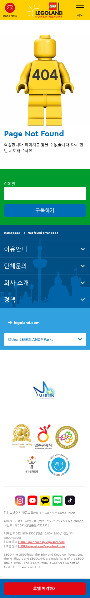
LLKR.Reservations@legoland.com (41, 546)
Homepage (12, 233)
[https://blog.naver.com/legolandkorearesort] (57, 501)
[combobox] (45, 339)
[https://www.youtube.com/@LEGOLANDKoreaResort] (33, 501)
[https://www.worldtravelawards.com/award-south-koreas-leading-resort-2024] (21, 436)
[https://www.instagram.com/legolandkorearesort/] (20, 501)
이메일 (9, 183)
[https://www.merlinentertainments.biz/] (45, 390)
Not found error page (43, 233)
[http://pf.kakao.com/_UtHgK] (45, 501)
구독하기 (45, 210)
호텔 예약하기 (45, 588)
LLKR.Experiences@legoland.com (41, 542)
